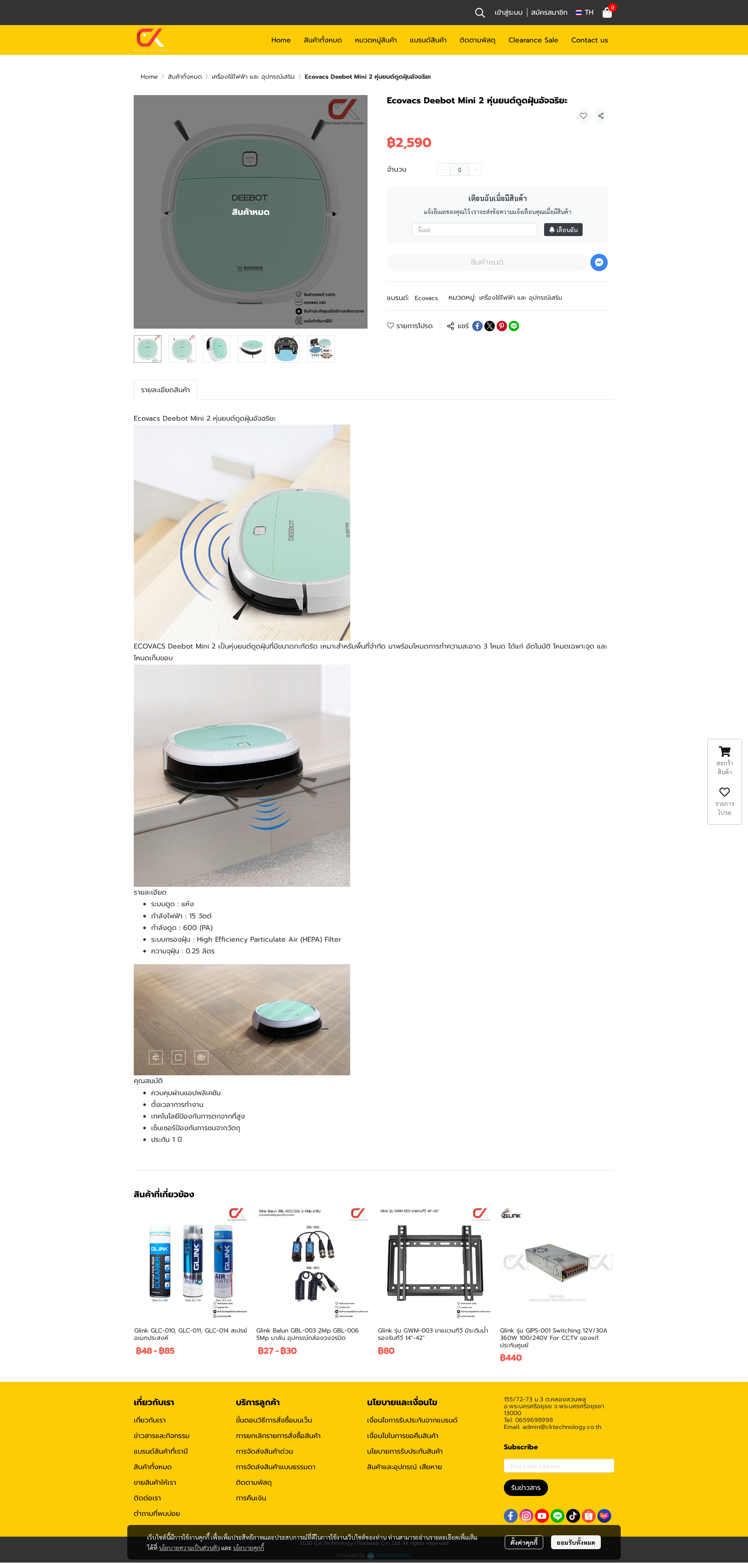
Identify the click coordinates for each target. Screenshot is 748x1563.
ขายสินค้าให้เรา (155, 1482)
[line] (557, 1516)
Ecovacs (426, 298)
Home (149, 76)
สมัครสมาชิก (549, 12)
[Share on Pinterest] (502, 326)
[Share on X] (489, 326)
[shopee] (589, 1516)
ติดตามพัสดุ (254, 1482)
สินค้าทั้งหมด (185, 76)
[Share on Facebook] (477, 326)
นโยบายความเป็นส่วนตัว (189, 1547)
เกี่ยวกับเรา (150, 1420)
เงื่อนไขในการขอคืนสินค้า (402, 1436)
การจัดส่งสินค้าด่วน (264, 1451)
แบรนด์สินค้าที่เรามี (161, 1451)
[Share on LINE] (514, 326)
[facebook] (511, 1516)
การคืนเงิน (251, 1498)
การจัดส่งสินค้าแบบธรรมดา (276, 1467)
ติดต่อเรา (147, 1498)
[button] (480, 12)
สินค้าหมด (487, 262)
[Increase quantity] (475, 169)
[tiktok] (573, 1516)
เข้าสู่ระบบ (508, 12)
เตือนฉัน (567, 229)
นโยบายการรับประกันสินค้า (405, 1451)
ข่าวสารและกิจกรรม (162, 1436)
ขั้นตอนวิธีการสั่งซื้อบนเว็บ (274, 1420)
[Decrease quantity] (444, 169)
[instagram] (526, 1516)
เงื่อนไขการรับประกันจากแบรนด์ (412, 1420)
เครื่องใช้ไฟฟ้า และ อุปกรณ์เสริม (253, 76)
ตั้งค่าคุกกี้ (524, 1542)
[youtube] (542, 1516)
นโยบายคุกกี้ (248, 1547)
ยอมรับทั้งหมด (576, 1542)
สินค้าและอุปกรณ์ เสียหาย (404, 1467)
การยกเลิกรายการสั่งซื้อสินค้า (278, 1436)
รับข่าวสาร (526, 1488)
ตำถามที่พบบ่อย (157, 1514)
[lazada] (604, 1516)
